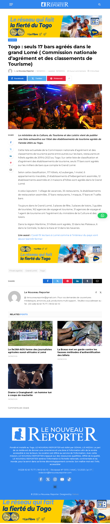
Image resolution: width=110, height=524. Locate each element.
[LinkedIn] (10, 156)
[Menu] (11, 4)
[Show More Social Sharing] (69, 78)
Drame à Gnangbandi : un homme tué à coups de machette (30, 394)
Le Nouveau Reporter (25, 71)
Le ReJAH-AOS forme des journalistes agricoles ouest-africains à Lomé (30, 351)
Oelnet (75, 494)
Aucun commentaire (78, 71)
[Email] (10, 169)
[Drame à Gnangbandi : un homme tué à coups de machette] (30, 376)
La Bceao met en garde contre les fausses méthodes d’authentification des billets (78, 352)
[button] (55, 487)
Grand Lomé (31, 271)
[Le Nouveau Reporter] (55, 4)
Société (12, 40)
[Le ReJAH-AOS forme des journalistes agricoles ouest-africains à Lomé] (30, 333)
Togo (42, 271)
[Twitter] (10, 149)
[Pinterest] (10, 162)
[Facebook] (10, 142)
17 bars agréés (15, 271)
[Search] (99, 4)
